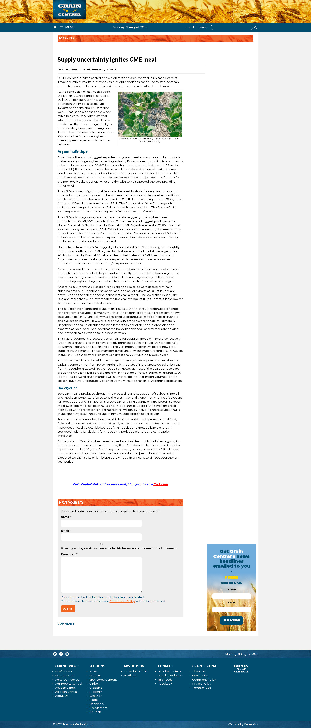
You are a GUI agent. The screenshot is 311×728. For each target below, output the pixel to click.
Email (66, 530)
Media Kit (130, 675)
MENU (69, 27)
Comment (69, 554)
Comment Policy (204, 679)
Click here (160, 484)
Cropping (96, 687)
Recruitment (98, 708)
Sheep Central (65, 675)
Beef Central (64, 671)
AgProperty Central (68, 683)
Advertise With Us (136, 671)
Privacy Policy (201, 683)
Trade (93, 699)
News (93, 671)
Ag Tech (95, 712)
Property (95, 691)
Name (66, 516)
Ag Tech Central (66, 691)
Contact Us (200, 675)
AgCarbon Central (67, 679)
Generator (251, 724)
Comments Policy (122, 601)
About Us (61, 695)
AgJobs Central (66, 687)
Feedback (165, 683)
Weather (95, 695)
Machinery (96, 703)
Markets (95, 675)
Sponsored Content (103, 679)
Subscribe (231, 620)
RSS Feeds (165, 679)
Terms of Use (201, 687)
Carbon (94, 683)
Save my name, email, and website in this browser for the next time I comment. (119, 548)
